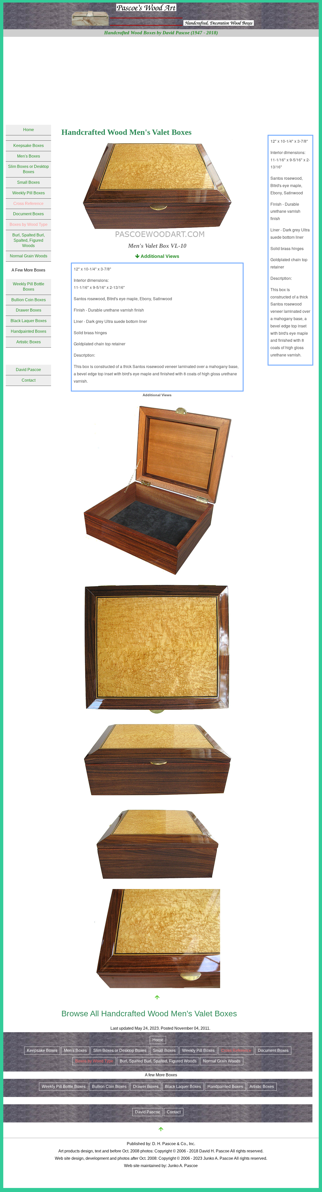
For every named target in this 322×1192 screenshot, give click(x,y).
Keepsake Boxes (28, 145)
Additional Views (159, 256)
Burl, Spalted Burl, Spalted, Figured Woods (28, 240)
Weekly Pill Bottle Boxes (64, 1086)
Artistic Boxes (28, 342)
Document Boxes (28, 214)
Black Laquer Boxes (29, 321)
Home (28, 130)
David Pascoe (28, 370)
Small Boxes (28, 182)
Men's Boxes (28, 156)
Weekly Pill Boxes (28, 193)
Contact (28, 380)
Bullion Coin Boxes (28, 300)
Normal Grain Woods (28, 256)
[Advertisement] (161, 74)
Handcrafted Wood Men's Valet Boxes (126, 132)
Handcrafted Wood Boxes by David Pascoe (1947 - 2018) (161, 32)
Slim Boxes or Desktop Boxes (119, 1050)
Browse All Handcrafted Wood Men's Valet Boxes (149, 1013)
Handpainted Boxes (28, 331)
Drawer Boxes (28, 310)
